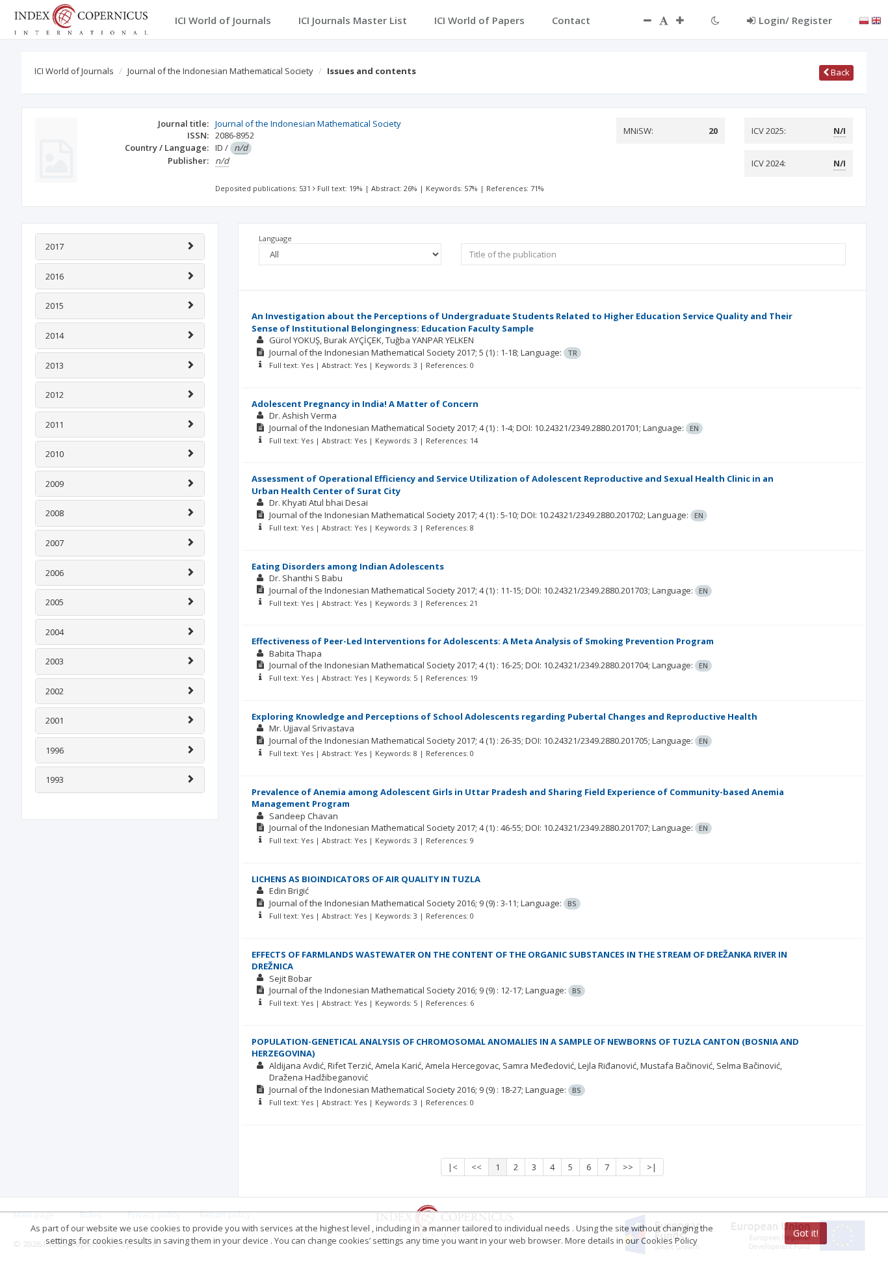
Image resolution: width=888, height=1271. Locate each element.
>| (652, 1167)
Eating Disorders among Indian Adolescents (348, 566)
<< (476, 1167)
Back (839, 72)
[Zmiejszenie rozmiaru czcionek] (641, 20)
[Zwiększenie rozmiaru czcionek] (686, 20)
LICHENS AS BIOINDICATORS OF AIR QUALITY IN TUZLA (366, 879)
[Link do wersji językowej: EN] (876, 19)
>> (628, 1167)
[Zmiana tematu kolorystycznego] (715, 20)
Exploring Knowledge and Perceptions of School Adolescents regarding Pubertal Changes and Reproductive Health (504, 716)
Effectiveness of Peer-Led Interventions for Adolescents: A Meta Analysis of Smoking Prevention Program (483, 641)
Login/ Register (795, 20)
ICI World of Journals (74, 71)
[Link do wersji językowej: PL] (864, 19)
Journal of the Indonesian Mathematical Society (220, 71)
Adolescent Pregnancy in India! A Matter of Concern (365, 404)
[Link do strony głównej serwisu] (80, 18)
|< (453, 1167)
